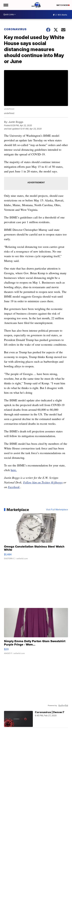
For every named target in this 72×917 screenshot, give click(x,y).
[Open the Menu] (6, 5)
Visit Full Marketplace (57, 509)
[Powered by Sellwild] (63, 705)
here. (14, 470)
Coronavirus (15, 29)
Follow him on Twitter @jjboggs (43, 482)
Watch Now (62, 5)
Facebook (14, 487)
